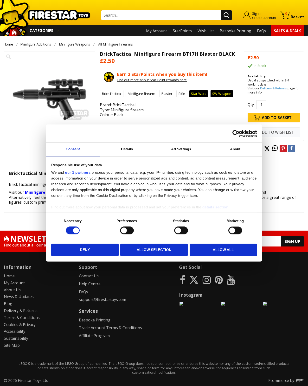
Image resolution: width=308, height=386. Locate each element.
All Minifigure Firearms (115, 44)
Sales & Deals (287, 30)
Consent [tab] (73, 149)
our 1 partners (77, 172)
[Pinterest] (219, 279)
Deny (85, 250)
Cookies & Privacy (20, 324)
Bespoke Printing (235, 30)
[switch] (127, 230)
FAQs (261, 30)
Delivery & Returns (273, 88)
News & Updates (19, 296)
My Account (156, 30)
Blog (8, 303)
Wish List (206, 30)
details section (215, 207)
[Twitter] (194, 279)
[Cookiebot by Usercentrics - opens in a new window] (236, 133)
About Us (12, 290)
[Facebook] (182, 279)
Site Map (12, 345)
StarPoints (182, 30)
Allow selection (154, 250)
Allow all (223, 250)
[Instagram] (207, 279)
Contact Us (89, 276)
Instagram (191, 295)
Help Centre (90, 283)
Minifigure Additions (35, 44)
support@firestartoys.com (102, 299)
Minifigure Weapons (74, 44)
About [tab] (235, 149)
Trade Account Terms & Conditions (110, 327)
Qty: (251, 104)
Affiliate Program (94, 335)
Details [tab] (127, 149)
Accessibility (14, 331)
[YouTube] (231, 279)
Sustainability (16, 338)
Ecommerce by (281, 380)
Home (8, 44)
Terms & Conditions (22, 317)
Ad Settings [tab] (181, 149)
